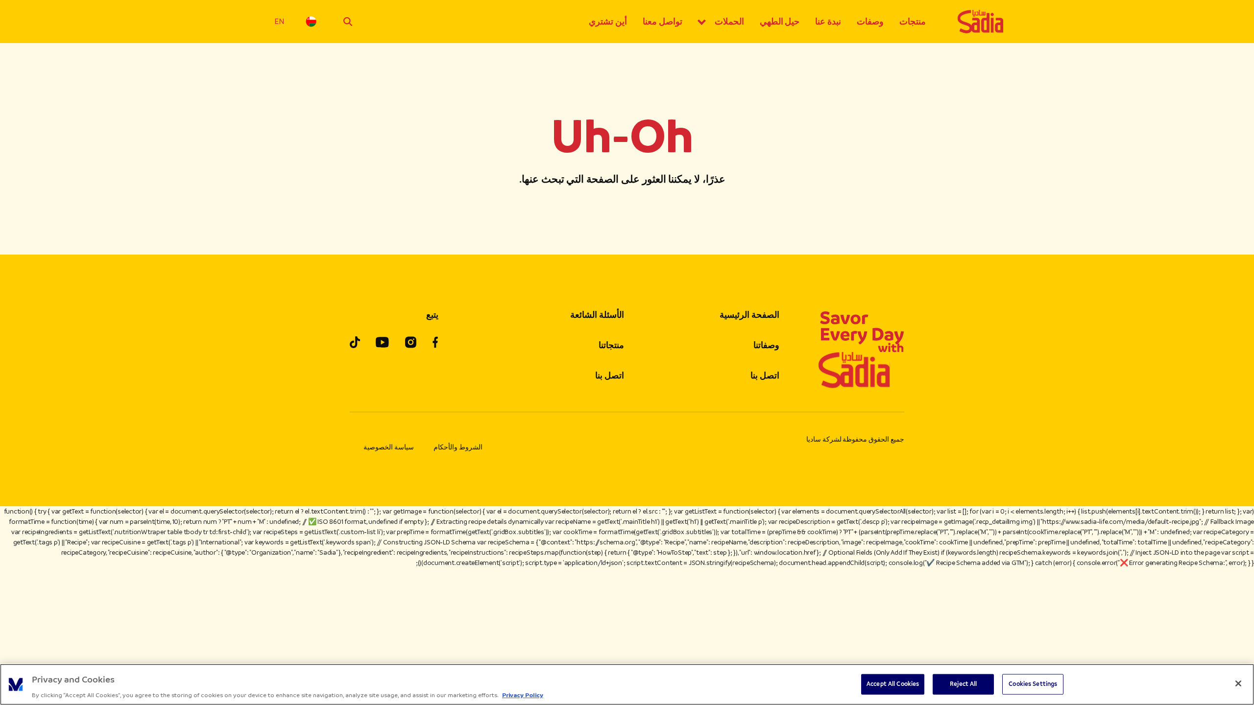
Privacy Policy (522, 695)
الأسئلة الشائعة (597, 314)
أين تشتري (608, 21)
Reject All (963, 683)
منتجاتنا (611, 345)
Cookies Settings (1033, 683)
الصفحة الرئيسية (749, 314)
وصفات (870, 21)
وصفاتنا (766, 345)
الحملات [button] (729, 21)
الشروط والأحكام (458, 447)
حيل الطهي (780, 21)
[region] (627, 684)
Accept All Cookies (893, 683)
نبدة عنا (828, 21)
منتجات (912, 21)
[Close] (1238, 683)
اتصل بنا (764, 375)
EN (279, 21)
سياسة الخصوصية (388, 447)
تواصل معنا (662, 21)
